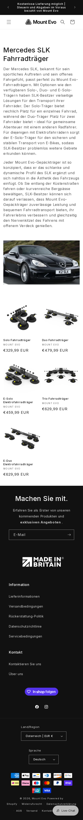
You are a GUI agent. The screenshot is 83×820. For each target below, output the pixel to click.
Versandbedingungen (26, 606)
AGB (19, 810)
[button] (9, 22)
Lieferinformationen (24, 596)
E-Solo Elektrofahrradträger (18, 400)
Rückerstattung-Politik (26, 616)
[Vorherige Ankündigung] (8, 7)
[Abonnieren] (69, 535)
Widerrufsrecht (32, 803)
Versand (31, 810)
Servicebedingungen (25, 636)
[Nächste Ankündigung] (75, 7)
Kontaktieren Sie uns (25, 664)
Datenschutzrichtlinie (25, 626)
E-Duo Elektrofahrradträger (18, 462)
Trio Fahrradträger (55, 398)
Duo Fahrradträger (55, 340)
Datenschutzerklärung (61, 803)
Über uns (16, 674)
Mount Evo (39, 798)
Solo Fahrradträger (17, 340)
